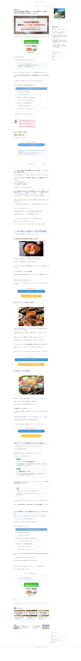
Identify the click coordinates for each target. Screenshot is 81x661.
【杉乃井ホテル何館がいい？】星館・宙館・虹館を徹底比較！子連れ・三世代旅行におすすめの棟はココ (59, 46)
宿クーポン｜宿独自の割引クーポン (25, 577)
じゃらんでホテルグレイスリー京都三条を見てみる (31, 364)
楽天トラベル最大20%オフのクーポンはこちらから (31, 144)
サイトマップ (54, 635)
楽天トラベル (31, 120)
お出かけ (42, 5)
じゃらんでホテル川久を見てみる (31, 435)
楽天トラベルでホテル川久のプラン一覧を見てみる (31, 431)
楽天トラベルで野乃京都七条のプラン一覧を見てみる (31, 291)
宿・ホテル (37, 5)
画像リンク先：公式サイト (31, 257)
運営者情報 (54, 642)
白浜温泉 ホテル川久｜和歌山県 (24, 105)
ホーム (31, 5)
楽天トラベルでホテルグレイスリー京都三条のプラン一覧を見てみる (31, 359)
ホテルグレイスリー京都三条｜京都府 (25, 540)
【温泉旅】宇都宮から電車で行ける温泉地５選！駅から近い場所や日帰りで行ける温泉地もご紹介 (59, 36)
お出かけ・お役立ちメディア (40, 2)
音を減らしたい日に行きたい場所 (58, 29)
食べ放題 (16, 599)
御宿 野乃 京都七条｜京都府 (24, 94)
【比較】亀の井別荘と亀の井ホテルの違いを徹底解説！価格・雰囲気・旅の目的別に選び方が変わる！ (59, 41)
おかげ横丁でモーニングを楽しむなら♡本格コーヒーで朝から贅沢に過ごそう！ (59, 32)
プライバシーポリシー (55, 637)
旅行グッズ (49, 5)
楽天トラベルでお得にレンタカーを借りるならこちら (30, 152)
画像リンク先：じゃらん (31, 395)
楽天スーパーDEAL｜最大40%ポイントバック (27, 578)
